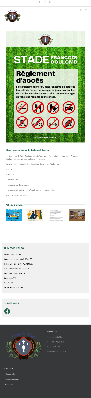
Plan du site (10, 374)
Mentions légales (12, 379)
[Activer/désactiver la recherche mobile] (81, 10)
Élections (9, 385)
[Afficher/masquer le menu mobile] (86, 10)
